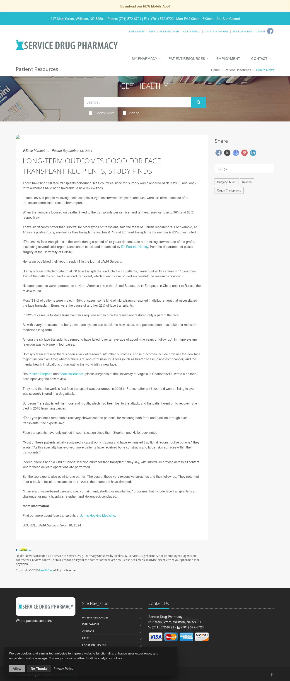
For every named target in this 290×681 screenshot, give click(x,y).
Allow (17, 668)
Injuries (247, 182)
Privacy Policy (63, 668)
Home (215, 70)
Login (261, 31)
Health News (104, 113)
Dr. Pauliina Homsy (134, 246)
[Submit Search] (198, 102)
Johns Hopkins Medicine (97, 515)
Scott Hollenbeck (72, 373)
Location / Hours (216, 31)
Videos (134, 113)
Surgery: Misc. (226, 182)
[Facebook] (270, 31)
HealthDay (46, 570)
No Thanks (39, 668)
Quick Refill (191, 31)
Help (152, 31)
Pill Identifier (169, 31)
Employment (228, 58)
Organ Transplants (229, 190)
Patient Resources (187, 58)
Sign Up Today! (243, 31)
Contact (259, 58)
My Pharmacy (144, 58)
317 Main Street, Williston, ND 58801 (78, 18)
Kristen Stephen (40, 373)
